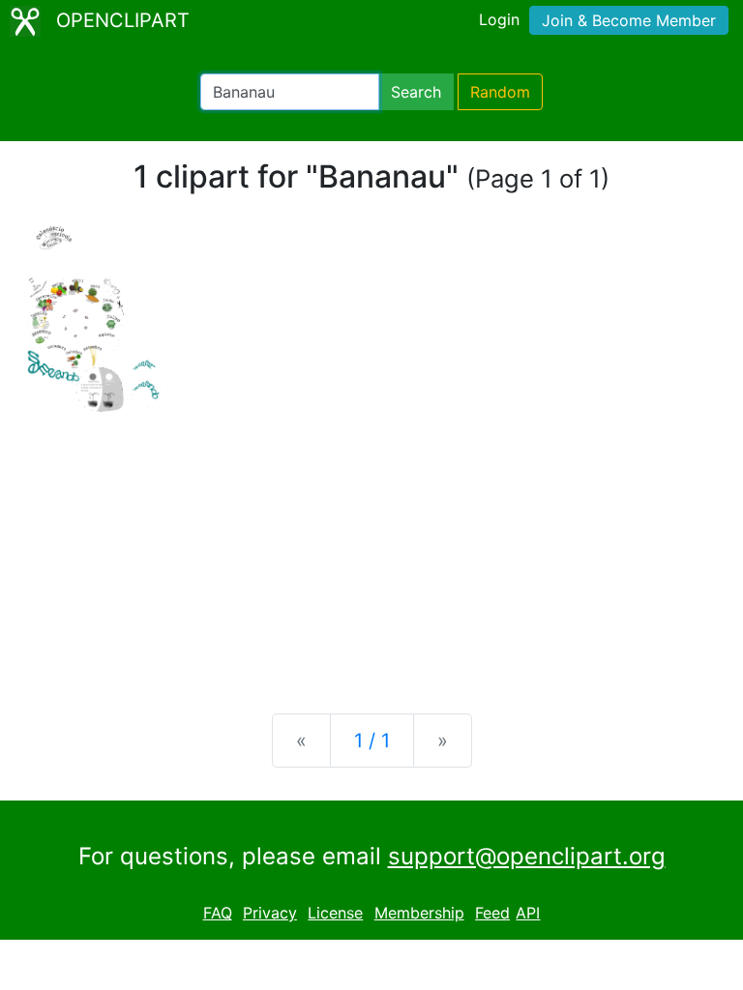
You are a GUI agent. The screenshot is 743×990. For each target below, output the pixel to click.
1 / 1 (372, 740)
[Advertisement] (371, 547)
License (335, 912)
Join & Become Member (629, 20)
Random (500, 92)
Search (416, 92)
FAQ (217, 912)
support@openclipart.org (527, 856)
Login (499, 19)
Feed (492, 912)
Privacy (270, 912)
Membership (419, 912)
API (528, 912)
